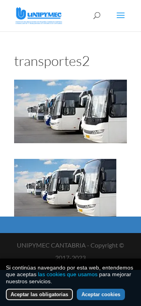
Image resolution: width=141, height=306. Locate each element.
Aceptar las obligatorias (39, 294)
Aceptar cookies (100, 294)
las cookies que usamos (68, 274)
